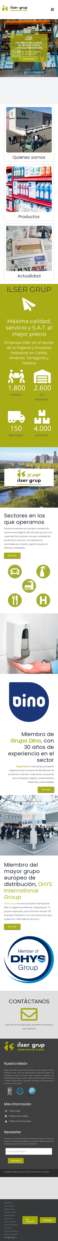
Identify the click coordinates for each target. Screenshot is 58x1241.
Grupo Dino (22, 766)
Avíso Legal (14, 1110)
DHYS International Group (28, 890)
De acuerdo (30, 1220)
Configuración (10, 1237)
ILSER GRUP (13, 1070)
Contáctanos (29, 64)
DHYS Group (10, 903)
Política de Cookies (18, 1116)
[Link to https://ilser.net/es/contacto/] (29, 1014)
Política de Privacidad (20, 1121)
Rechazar (48, 1220)
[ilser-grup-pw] (24, 1041)
